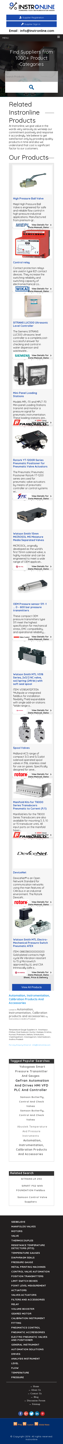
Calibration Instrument (28, 1318)
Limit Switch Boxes (24, 1280)
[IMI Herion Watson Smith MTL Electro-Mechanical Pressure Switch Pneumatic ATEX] (32, 934)
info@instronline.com (41, 1045)
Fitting (16, 1322)
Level (15, 1363)
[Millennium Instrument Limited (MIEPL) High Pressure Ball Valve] (32, 193)
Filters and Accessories (28, 1299)
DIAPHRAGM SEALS (23, 1257)
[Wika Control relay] (32, 257)
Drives (15, 1353)
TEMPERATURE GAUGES (25, 1252)
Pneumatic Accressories (28, 1332)
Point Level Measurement (28, 1285)
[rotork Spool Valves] (32, 742)
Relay (15, 1304)
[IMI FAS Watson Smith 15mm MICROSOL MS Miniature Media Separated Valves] (32, 528)
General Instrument (25, 1344)
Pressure (17, 1377)
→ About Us (34, 1390)
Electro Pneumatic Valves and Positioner (29, 1338)
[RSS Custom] (28, 1424)
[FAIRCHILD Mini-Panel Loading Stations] (32, 388)
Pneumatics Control (25, 1327)
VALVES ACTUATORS (23, 1294)
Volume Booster (22, 1308)
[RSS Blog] (17, 1424)
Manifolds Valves (23, 1226)
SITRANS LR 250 (31, 1178)
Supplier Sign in (32, 24)
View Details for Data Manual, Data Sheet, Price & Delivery (36, 227)
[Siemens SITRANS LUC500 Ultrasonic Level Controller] (32, 317)
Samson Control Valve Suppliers (32, 1199)
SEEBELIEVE (18, 1221)
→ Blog (34, 1397)
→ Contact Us (34, 1393)
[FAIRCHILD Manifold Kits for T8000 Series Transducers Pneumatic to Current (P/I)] (32, 797)
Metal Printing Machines (28, 1266)
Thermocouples (22, 1240)
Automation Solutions (27, 1349)
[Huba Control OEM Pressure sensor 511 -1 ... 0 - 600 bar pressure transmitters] (32, 599)
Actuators (19, 1290)
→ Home (34, 1386)
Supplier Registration (33, 17)
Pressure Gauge (22, 1262)
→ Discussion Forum (34, 1400)
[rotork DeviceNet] (32, 867)
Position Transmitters (27, 1276)
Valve (15, 1235)
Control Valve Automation (30, 1271)
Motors (16, 1231)
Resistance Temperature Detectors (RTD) (28, 1247)
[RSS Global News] (42, 1424)
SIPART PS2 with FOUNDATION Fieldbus (30, 1188)
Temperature (20, 1372)
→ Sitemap (34, 1404)
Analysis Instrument (25, 1358)
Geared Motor (21, 1313)
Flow (14, 1367)
